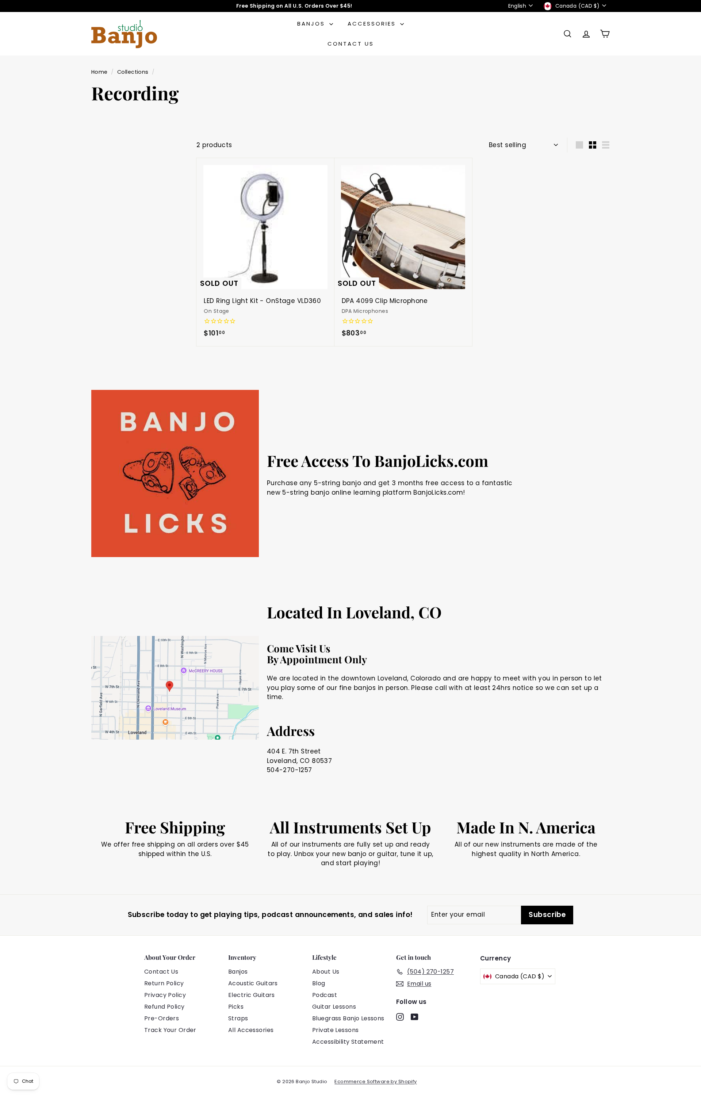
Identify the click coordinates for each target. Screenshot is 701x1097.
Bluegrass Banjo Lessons (348, 1018)
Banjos (312, 23)
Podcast (324, 995)
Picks (236, 1006)
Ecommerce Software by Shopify (375, 1081)
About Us (325, 971)
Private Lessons (335, 1030)
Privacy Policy (165, 995)
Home (99, 72)
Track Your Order (170, 1030)
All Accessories (250, 1030)
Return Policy (164, 983)
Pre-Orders (161, 1018)
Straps (238, 1018)
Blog (318, 983)
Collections (133, 72)
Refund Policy (164, 1006)
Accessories (373, 23)
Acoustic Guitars (253, 983)
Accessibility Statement (348, 1041)
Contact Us (350, 43)
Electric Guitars (251, 995)
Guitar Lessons (334, 1006)
